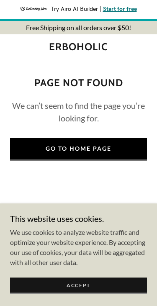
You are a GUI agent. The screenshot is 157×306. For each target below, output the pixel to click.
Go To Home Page (78, 148)
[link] (79, 47)
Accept (78, 285)
